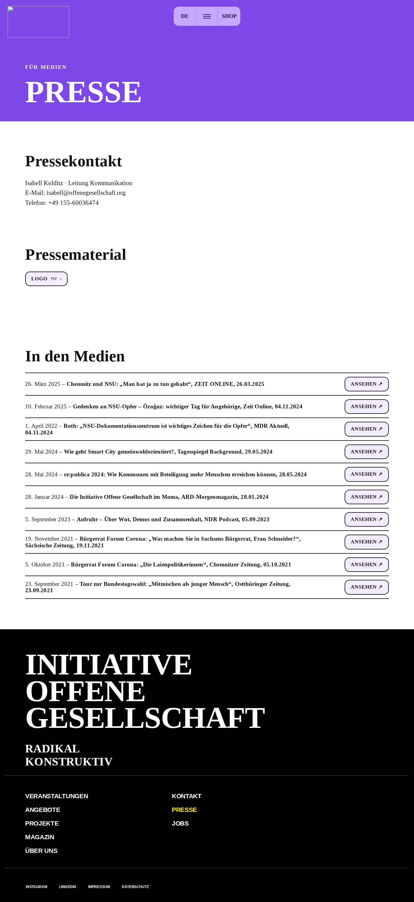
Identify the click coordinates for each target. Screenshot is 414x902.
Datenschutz (135, 887)
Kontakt (187, 795)
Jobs (180, 823)
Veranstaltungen (56, 795)
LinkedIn (67, 887)
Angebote (42, 809)
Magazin (39, 836)
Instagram (36, 887)
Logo (39, 279)
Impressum (99, 887)
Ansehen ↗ (367, 384)
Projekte (41, 823)
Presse (184, 809)
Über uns (41, 850)
